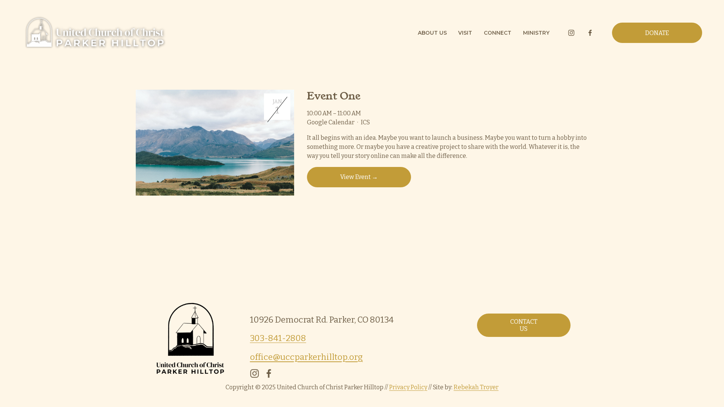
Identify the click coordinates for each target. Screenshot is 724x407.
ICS (365, 122)
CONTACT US (523, 325)
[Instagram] (571, 33)
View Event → (359, 177)
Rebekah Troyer (476, 387)
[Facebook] (590, 33)
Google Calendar (330, 122)
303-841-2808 (278, 338)
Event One (333, 96)
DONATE (657, 33)
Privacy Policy (408, 387)
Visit (465, 33)
